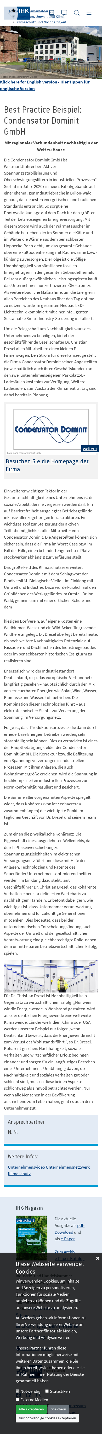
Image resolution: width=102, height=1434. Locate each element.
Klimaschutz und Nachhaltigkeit (41, 22)
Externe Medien (34, 1400)
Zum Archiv (65, 1252)
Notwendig (30, 1391)
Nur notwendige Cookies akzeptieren (47, 1418)
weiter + (90, 448)
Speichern (58, 1409)
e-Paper (68, 1239)
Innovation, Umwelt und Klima (41, 16)
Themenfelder (37, 11)
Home (14, 11)
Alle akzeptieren (31, 1409)
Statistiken (60, 1391)
